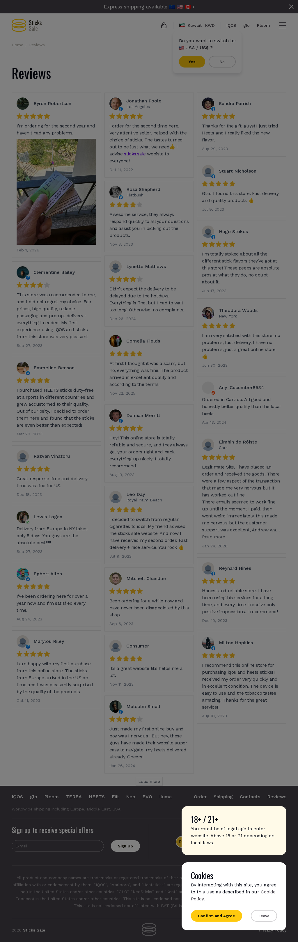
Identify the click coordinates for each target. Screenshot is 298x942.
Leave (263, 916)
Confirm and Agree (216, 916)
